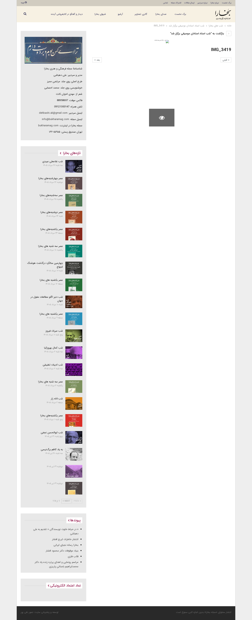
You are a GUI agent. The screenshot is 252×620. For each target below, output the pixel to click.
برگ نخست (226, 2)
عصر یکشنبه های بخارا (51, 314)
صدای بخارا (160, 14)
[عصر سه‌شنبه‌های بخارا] (73, 200)
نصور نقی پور (27, 612)
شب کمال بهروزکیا (53, 348)
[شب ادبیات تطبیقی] (73, 369)
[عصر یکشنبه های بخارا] (73, 318)
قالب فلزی (73, 556)
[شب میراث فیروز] (73, 335)
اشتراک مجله (176, 2)
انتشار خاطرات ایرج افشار (65, 539)
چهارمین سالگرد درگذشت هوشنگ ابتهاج (45, 265)
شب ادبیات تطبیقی (53, 365)
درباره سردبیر (202, 2)
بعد (98, 60)
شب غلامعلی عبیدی (52, 161)
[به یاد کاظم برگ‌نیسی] (73, 454)
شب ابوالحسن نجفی (52, 432)
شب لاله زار (57, 399)
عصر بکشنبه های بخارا (51, 280)
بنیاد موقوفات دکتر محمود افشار (62, 551)
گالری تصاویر (141, 14)
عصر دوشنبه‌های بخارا (52, 212)
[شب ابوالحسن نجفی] (73, 437)
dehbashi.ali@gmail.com (53, 113)
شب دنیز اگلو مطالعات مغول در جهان (47, 299)
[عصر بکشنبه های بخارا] (73, 285)
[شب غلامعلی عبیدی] (73, 166)
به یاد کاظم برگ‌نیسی (52, 449)
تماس (165, 2)
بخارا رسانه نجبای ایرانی (66, 545)
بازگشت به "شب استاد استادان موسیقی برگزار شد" (197, 34)
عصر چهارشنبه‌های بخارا (50, 178)
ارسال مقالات (189, 2)
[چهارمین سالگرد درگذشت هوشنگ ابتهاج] (73, 268)
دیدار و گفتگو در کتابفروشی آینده (67, 14)
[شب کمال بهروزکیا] (73, 352)
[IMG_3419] (218, 76)
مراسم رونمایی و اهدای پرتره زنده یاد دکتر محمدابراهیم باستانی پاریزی (56, 564)
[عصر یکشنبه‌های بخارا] (73, 234)
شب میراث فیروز (54, 331)
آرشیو (120, 14)
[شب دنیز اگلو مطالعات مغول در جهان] (73, 302)
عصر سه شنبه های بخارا (50, 246)
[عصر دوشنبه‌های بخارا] (73, 217)
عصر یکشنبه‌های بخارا (51, 229)
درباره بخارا (214, 2)
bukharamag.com (48, 126)
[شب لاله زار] (73, 403)
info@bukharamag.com (55, 119)
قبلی (225, 60)
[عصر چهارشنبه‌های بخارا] (73, 183)
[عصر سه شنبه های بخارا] (73, 251)
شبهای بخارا (100, 14)
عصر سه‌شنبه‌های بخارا (51, 195)
